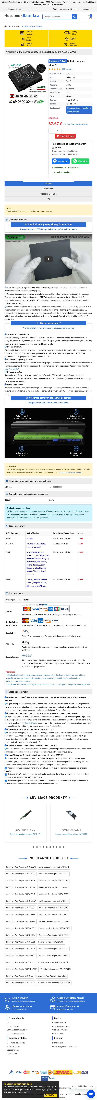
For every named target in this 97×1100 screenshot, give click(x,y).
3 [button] (40, 847)
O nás (75, 9)
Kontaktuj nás (87, 9)
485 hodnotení (67, 69)
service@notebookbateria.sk (66, 1046)
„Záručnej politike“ (12, 369)
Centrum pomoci (62, 9)
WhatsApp (82, 161)
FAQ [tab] (48, 199)
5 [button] (47, 847)
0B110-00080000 (55, 487)
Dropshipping (12, 1053)
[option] (26, 78)
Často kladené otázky (60, 1026)
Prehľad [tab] (48, 183)
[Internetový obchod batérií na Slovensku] (22, 17)
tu (31, 1092)
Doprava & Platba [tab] (49, 194)
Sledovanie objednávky (16, 1043)
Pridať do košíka (67, 136)
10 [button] (63, 847)
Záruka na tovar (13, 1026)
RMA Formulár (58, 1033)
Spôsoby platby (13, 1050)
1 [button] (33, 847)
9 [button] (60, 847)
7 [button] (53, 847)
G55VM (51, 500)
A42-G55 (8, 487)
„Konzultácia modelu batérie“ (70, 473)
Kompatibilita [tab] (48, 188)
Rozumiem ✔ (50, 1095)
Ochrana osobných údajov (17, 1030)
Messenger (63, 161)
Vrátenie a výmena (59, 1030)
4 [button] (43, 847)
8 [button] (56, 847)
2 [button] (37, 847)
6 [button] (50, 847)
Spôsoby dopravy (14, 1046)
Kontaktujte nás (31, 723)
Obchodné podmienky (15, 1033)
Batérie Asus (14, 26)
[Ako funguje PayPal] (48, 1078)
